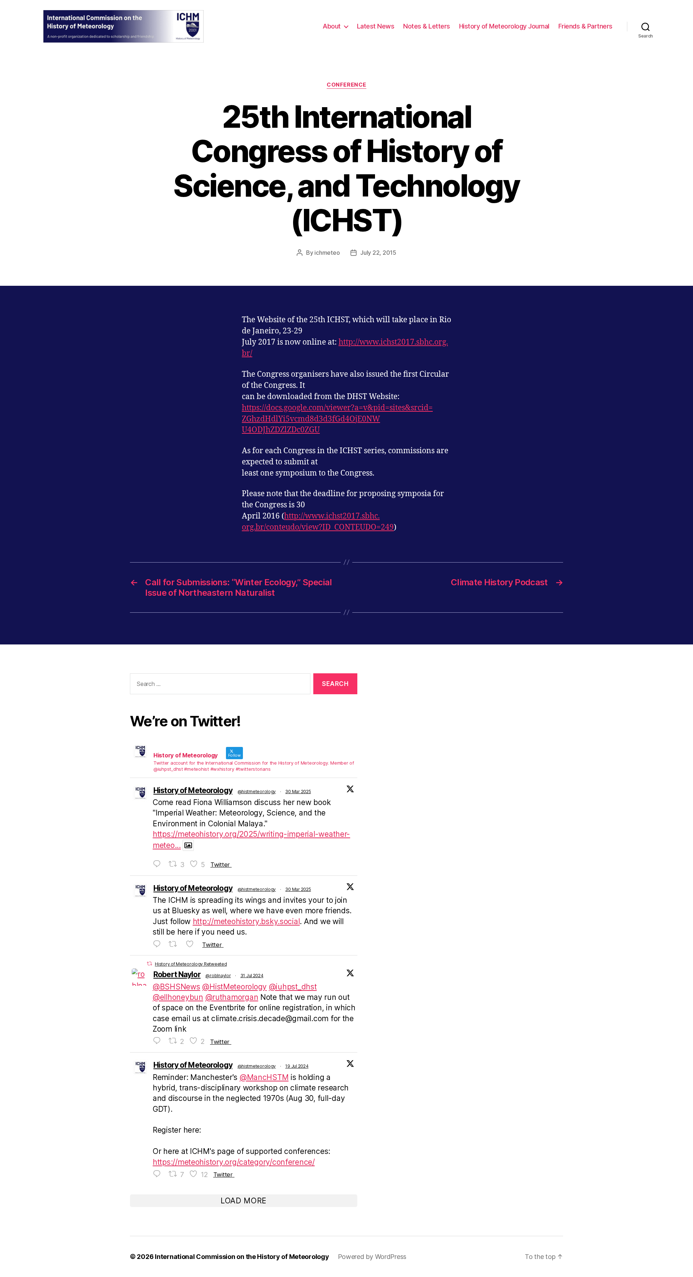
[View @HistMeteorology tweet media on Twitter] (188, 845)
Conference (346, 85)
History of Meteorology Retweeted (191, 964)
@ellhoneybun (178, 997)
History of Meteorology (192, 790)
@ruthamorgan (231, 997)
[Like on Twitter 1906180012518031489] (192, 944)
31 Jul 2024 (251, 975)
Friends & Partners (585, 26)
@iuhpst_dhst (293, 986)
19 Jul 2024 (296, 1066)
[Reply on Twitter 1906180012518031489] (159, 944)
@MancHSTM (264, 1077)
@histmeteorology (256, 791)
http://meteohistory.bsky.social (246, 921)
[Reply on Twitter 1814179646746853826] (159, 1174)
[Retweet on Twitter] (149, 963)
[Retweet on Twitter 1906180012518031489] (175, 944)
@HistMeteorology (234, 986)
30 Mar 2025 (298, 791)
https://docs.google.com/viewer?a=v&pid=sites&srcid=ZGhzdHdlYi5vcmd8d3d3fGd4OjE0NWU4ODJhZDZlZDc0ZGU (337, 419)
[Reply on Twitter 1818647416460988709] (159, 1041)
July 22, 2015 (378, 252)
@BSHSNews (176, 986)
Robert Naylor (177, 974)
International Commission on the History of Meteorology (242, 1256)
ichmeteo (327, 252)
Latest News (376, 26)
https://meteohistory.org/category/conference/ (234, 1162)
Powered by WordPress (372, 1256)
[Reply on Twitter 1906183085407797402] (159, 864)
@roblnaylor (218, 975)
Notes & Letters (426, 26)
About (332, 26)
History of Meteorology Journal (504, 26)
